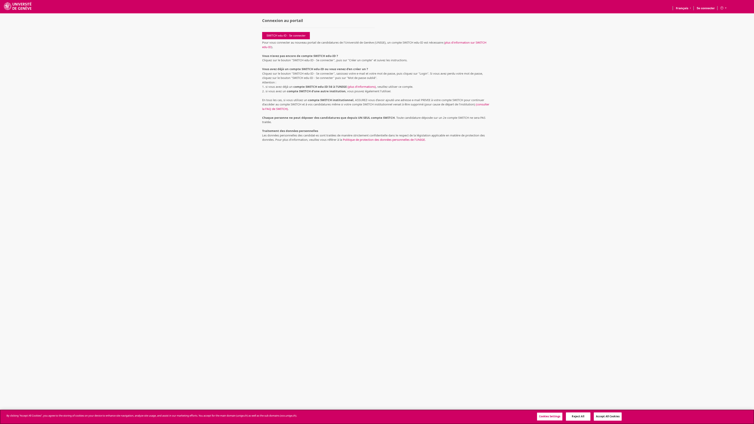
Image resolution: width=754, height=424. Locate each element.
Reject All (578, 416)
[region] (377, 417)
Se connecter (706, 8)
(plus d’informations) (362, 87)
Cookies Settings (549, 416)
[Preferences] (723, 7)
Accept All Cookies (607, 416)
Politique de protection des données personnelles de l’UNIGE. (384, 140)
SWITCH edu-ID (276, 35)
